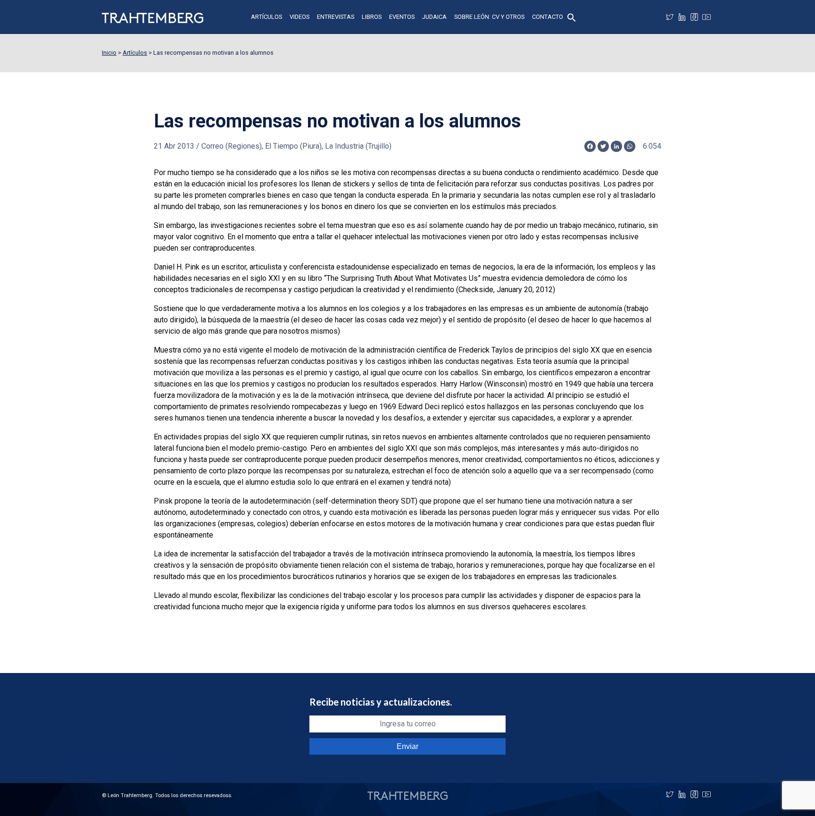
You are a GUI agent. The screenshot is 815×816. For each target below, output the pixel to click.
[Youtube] (706, 17)
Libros (372, 16)
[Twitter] (670, 17)
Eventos (402, 16)
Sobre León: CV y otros (489, 16)
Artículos (266, 16)
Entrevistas (335, 16)
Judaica (434, 16)
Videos (299, 16)
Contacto (547, 16)
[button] (571, 16)
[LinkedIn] (682, 17)
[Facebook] (694, 17)
